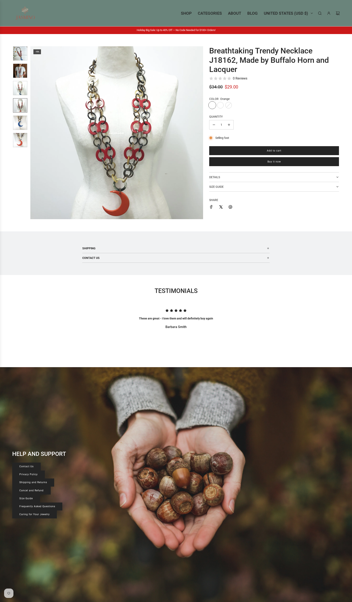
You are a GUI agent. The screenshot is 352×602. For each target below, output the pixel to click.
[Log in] (328, 13)
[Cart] (337, 13)
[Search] (319, 13)
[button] (35, 132)
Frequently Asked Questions (37, 506)
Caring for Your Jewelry (34, 514)
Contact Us (26, 466)
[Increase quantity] (228, 124)
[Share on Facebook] (211, 207)
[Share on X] (220, 207)
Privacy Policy (28, 474)
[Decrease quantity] (213, 124)
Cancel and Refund (31, 490)
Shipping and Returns (33, 482)
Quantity (216, 116)
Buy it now (274, 161)
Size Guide (26, 498)
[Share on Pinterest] (230, 207)
